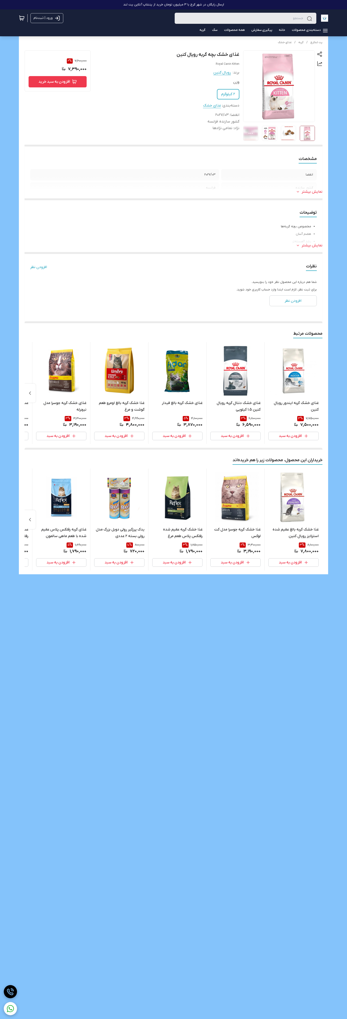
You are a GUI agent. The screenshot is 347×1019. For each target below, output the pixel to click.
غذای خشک (285, 42)
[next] (30, 393)
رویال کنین (222, 72)
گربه (301, 42)
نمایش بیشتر (312, 191)
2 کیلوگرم (228, 94)
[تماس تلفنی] (10, 991)
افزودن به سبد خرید (54, 81)
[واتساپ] (10, 1008)
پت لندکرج (316, 42)
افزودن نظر (38, 267)
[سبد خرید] (22, 18)
